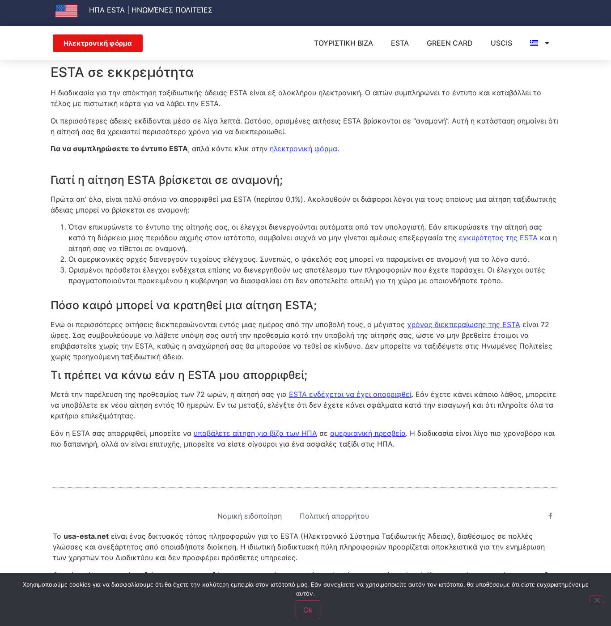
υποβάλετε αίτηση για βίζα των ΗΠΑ (255, 433)
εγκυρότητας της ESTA (498, 237)
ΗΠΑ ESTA (107, 9)
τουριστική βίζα (343, 42)
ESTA (400, 42)
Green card (450, 42)
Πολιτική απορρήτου (334, 515)
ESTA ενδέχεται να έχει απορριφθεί (350, 394)
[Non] (596, 599)
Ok (308, 609)
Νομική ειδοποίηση (249, 515)
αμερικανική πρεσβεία (368, 433)
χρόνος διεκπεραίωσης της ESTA (463, 324)
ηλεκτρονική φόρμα (303, 148)
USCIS (501, 42)
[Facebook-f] (550, 516)
